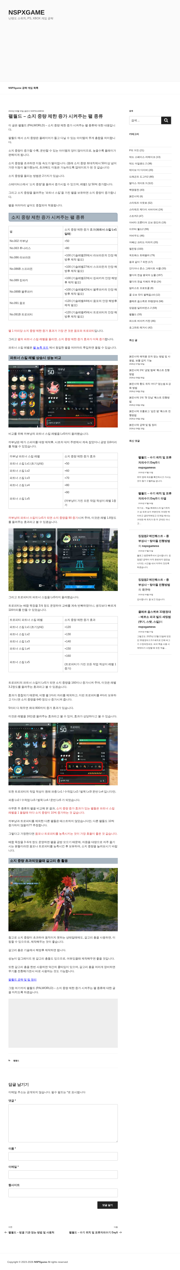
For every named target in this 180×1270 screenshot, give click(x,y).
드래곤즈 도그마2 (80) (141, 176)
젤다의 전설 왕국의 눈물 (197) (146, 275)
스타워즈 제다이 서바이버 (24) (146, 209)
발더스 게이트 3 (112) (141, 183)
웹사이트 (14, 1185)
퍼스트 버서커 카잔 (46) (142, 320)
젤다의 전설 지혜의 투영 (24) (145, 281)
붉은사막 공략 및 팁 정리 (143, 424)
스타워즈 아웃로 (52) (140, 202)
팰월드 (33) (135, 314)
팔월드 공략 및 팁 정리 (22, 979)
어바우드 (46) (136, 235)
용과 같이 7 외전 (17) (141, 261)
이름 (12, 1148)
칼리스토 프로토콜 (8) (141, 288)
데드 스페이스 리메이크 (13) (144, 157)
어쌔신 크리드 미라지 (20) (143, 242)
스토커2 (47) (136, 216)
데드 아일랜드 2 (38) (140, 163)
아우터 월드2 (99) (139, 229)
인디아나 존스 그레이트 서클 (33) (147, 268)
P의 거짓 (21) (136, 150)
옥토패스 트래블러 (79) (142, 255)
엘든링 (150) (136, 248)
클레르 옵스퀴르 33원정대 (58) (146, 301)
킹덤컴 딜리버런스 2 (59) (143, 307)
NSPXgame (26, 12)
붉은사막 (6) (136, 196)
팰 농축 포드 (41, 347)
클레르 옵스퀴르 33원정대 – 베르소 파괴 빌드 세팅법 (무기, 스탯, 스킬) (154, 616)
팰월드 (16, 1061)
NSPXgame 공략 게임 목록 (23, 87)
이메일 (13, 1166)
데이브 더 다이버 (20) (141, 170)
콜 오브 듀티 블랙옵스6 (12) (144, 294)
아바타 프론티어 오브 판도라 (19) (147, 222)
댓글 (12, 1100)
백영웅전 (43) (136, 189)
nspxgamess (37, 111)
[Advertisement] (90, 46)
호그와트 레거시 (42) (140, 327)
